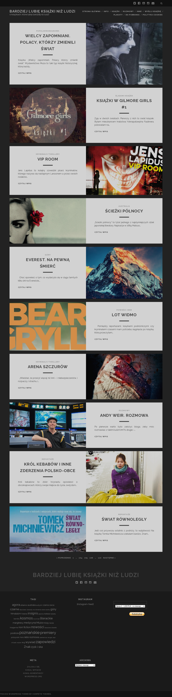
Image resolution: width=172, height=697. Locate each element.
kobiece (47, 614)
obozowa (48, 627)
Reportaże (48, 459)
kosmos (26, 618)
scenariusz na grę (46, 637)
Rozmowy (128, 11)
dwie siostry (46, 610)
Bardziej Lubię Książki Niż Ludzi (42, 11)
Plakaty (118, 15)
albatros (24, 605)
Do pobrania (132, 15)
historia (24, 614)
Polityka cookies (152, 15)
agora (16, 604)
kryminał (36, 619)
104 (80, 558)
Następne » (109, 558)
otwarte (54, 628)
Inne (139, 11)
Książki (116, 11)
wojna (19, 642)
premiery (48, 632)
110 (99, 558)
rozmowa (34, 637)
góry (53, 609)
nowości (37, 627)
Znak (27, 646)
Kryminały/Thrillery (48, 154)
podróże (14, 633)
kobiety (53, 614)
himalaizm (16, 613)
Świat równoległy (124, 519)
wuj (23, 642)
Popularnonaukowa (47, 31)
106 (91, 558)
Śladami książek (124, 96)
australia (32, 605)
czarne (14, 609)
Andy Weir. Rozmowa (124, 415)
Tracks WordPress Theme (14, 694)
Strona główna (91, 11)
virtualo (13, 642)
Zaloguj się (33, 667)
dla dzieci (23, 610)
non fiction (25, 627)
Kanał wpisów (33, 670)
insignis (33, 613)
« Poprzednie (63, 558)
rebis (26, 637)
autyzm (39, 605)
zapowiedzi (45, 641)
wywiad (30, 642)
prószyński (15, 637)
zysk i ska (37, 646)
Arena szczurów (48, 366)
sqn (54, 637)
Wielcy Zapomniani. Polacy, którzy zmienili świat (48, 42)
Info (106, 11)
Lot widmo (124, 314)
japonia (41, 614)
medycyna (30, 622)
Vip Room (47, 159)
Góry (48, 255)
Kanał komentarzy (33, 673)
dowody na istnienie (34, 609)
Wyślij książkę (153, 11)
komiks (16, 619)
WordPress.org (33, 676)
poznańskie (29, 632)
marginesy (18, 622)
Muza (39, 622)
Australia (124, 206)
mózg (46, 623)
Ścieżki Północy (124, 211)
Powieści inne (124, 310)
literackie (46, 618)
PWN (22, 637)
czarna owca (48, 605)
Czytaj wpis (24, 73)
